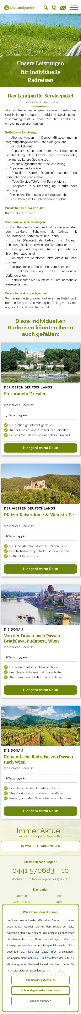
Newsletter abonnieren (40, 846)
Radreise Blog (21, 902)
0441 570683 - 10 (40, 870)
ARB (59, 902)
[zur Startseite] (19, 9)
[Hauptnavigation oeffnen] (74, 7)
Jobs (59, 896)
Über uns (22, 896)
